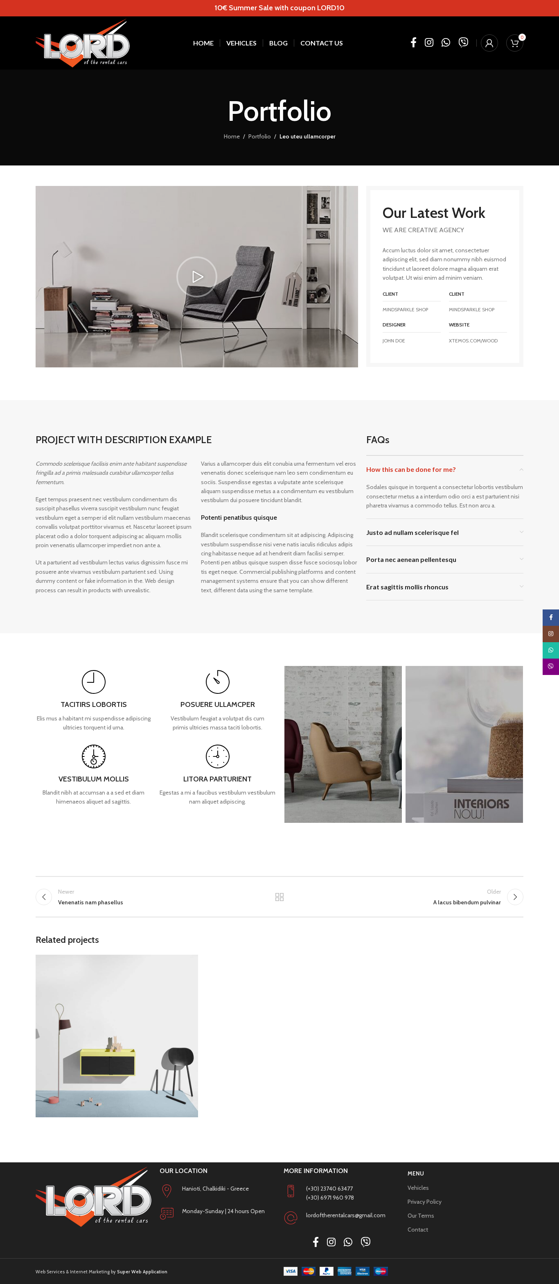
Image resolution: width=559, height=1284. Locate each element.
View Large (188, 964)
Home (232, 136)
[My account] (489, 43)
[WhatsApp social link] (445, 43)
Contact (418, 1229)
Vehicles (418, 1187)
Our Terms (421, 1215)
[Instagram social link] (429, 43)
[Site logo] (83, 43)
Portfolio (259, 136)
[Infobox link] (93, 701)
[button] (196, 276)
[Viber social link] (463, 43)
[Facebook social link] (413, 43)
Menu (416, 1173)
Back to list (280, 897)
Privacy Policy (425, 1201)
